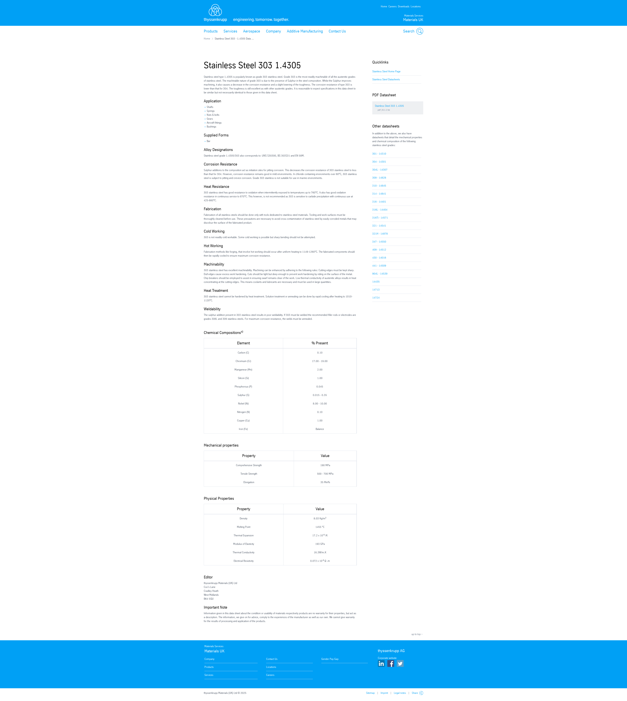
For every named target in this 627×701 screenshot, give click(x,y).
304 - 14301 (379, 161)
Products (211, 31)
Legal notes (400, 692)
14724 (376, 297)
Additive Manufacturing (305, 31)
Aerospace (251, 31)
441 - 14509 (379, 265)
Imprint (384, 692)
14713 (376, 289)
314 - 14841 (379, 193)
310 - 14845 (379, 185)
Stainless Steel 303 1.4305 (389, 105)
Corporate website (387, 658)
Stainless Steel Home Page (386, 71)
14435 (376, 281)
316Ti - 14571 (380, 217)
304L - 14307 (379, 169)
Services (230, 31)
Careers (392, 6)
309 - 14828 (379, 177)
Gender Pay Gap (329, 659)
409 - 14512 (379, 249)
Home (384, 6)
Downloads (403, 6)
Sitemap (370, 692)
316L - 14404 (379, 209)
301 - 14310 (379, 153)
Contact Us (337, 31)
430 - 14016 (379, 257)
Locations (416, 6)
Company (273, 31)
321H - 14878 (380, 233)
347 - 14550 (379, 241)
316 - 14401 (379, 201)
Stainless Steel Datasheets (386, 79)
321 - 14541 (379, 225)
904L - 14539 (379, 273)
